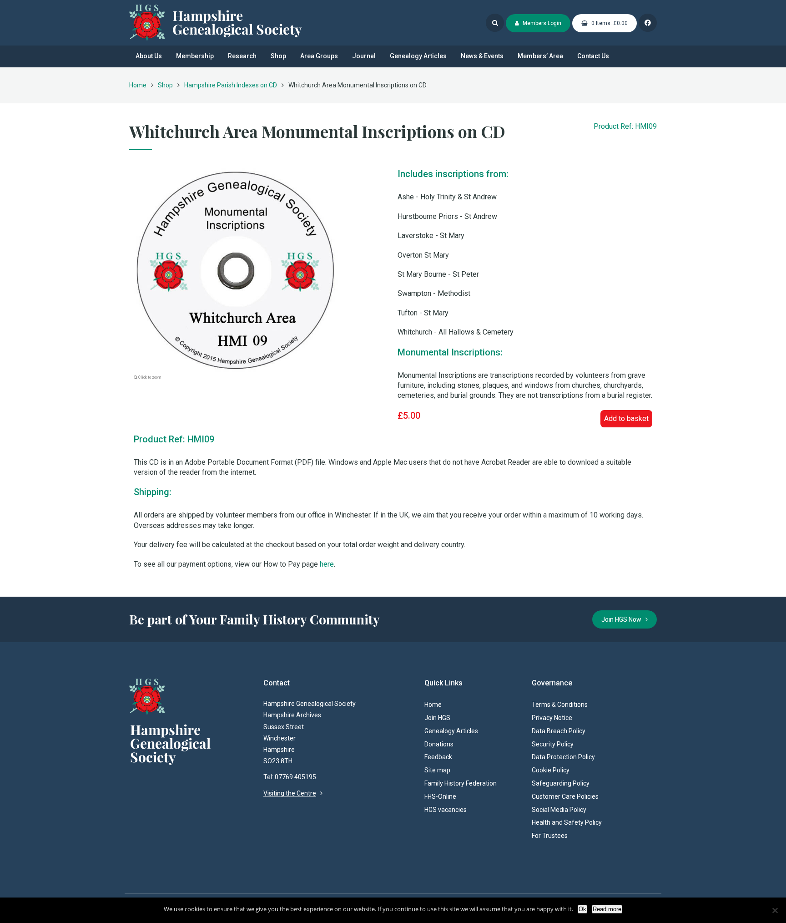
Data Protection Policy (563, 757)
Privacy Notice (552, 717)
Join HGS (437, 717)
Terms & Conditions (560, 704)
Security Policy (553, 744)
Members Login (541, 23)
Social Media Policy (559, 809)
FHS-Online (440, 796)
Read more (607, 909)
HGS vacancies (445, 809)
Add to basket (626, 418)
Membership (195, 56)
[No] (774, 910)
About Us (149, 56)
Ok (582, 909)
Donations (438, 744)
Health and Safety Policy (567, 822)
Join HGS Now (623, 619)
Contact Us (593, 56)
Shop (278, 56)
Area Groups (319, 56)
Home (137, 85)
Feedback (438, 757)
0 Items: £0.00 (609, 23)
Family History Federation (460, 783)
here (327, 564)
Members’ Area (540, 56)
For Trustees (550, 835)
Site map (437, 770)
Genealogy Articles (418, 56)
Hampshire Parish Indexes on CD (230, 85)
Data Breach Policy (558, 731)
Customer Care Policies (565, 796)
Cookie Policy (550, 770)
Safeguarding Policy (561, 783)
